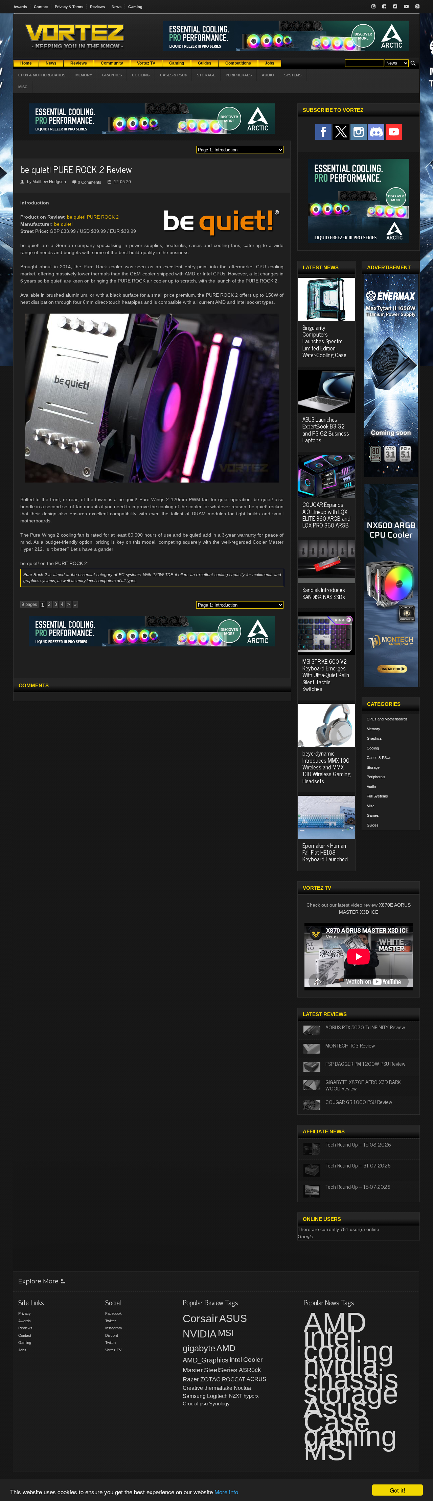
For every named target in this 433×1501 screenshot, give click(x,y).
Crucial (190, 1403)
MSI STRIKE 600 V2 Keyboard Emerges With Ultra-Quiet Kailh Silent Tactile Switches (325, 675)
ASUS (233, 1318)
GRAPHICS (112, 75)
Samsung (194, 1396)
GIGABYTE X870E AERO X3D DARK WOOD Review (363, 1084)
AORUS (256, 1379)
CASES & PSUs (173, 75)
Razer (191, 1379)
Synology (219, 1403)
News (116, 7)
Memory (373, 729)
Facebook (113, 1313)
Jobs (22, 1350)
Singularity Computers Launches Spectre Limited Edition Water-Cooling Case (324, 341)
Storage (373, 767)
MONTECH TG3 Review (350, 1045)
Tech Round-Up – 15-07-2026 (357, 1186)
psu (204, 1403)
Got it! (397, 1490)
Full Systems (377, 796)
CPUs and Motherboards (387, 719)
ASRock (250, 1370)
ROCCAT (233, 1379)
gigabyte (199, 1348)
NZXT (235, 1396)
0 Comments (89, 182)
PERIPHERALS (239, 75)
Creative (193, 1388)
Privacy (24, 1313)
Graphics (374, 738)
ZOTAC (210, 1379)
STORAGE (206, 75)
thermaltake (218, 1388)
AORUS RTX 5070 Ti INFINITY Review (365, 1027)
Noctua (242, 1388)
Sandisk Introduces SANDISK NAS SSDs (323, 593)
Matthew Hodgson (49, 181)
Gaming (135, 7)
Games (373, 815)
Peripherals (376, 777)
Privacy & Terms (69, 7)
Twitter (110, 1321)
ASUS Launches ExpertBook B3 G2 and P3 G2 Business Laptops (325, 430)
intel (236, 1359)
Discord (111, 1335)
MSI (226, 1333)
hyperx (251, 1396)
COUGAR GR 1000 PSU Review (358, 1101)
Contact (41, 7)
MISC (22, 87)
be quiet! (63, 224)
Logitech (217, 1396)
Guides (373, 825)
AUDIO (268, 75)
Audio (371, 787)
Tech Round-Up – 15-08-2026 (358, 1144)
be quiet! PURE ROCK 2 (93, 217)
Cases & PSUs (379, 758)
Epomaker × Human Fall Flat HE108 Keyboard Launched (325, 852)
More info (226, 1491)
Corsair (200, 1318)
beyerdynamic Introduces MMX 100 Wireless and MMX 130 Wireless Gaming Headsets (326, 767)
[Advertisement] (152, 661)
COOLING (141, 75)
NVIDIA (199, 1333)
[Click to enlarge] (151, 316)
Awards (20, 7)
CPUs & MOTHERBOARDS (41, 75)
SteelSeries (220, 1370)
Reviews (97, 7)
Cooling (373, 748)
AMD (225, 1348)
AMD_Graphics (205, 1360)
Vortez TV (113, 1350)
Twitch (110, 1342)
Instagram (113, 1328)
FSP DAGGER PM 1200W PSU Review (365, 1063)
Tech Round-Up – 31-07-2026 (358, 1165)
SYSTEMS (292, 75)
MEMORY (83, 75)
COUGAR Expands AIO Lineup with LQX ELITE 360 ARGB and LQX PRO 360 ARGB (326, 515)
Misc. (371, 806)
